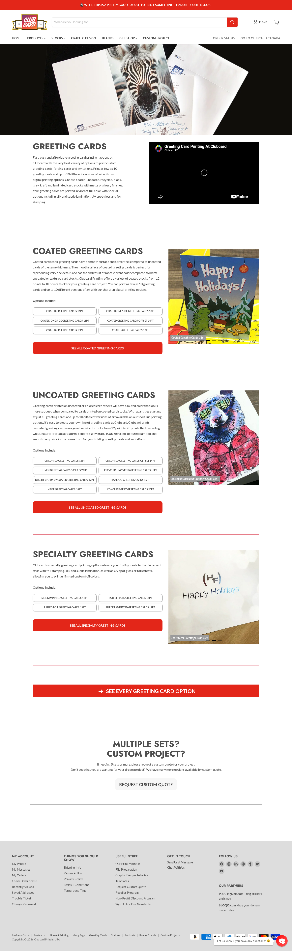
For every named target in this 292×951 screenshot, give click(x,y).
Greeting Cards (98, 935)
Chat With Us (176, 867)
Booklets (130, 935)
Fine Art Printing (59, 935)
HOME (16, 38)
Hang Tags (79, 935)
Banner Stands (147, 935)
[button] (282, 941)
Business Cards (20, 935)
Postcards (39, 935)
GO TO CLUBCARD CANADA (260, 38)
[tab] (202, 340)
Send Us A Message (180, 862)
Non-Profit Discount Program (135, 898)
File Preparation (126, 869)
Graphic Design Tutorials (132, 875)
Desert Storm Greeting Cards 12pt (191, 478)
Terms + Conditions (76, 885)
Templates (122, 881)
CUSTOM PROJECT (156, 38)
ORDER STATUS (224, 38)
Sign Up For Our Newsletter (133, 904)
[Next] (247, 296)
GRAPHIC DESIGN (83, 38)
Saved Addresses (23, 892)
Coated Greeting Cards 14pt (188, 337)
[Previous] (180, 296)
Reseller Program (127, 892)
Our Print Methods (127, 863)
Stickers (115, 935)
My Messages (21, 869)
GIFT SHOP (127, 38)
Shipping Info (72, 867)
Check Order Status (25, 881)
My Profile (19, 863)
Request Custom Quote (130, 887)
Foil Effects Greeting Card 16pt (189, 638)
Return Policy (73, 873)
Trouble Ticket (21, 898)
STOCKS (57, 38)
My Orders (19, 875)
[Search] (232, 22)
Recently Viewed (23, 887)
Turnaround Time (75, 890)
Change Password (24, 904)
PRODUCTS (35, 38)
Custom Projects (170, 935)
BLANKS (107, 38)
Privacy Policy (73, 879)
